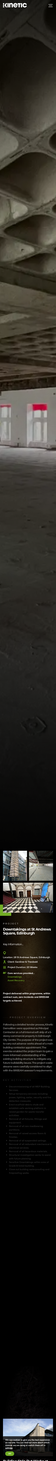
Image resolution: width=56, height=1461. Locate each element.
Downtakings (15, 976)
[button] (36, 1363)
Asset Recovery (16, 980)
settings (9, 1448)
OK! (9, 1453)
